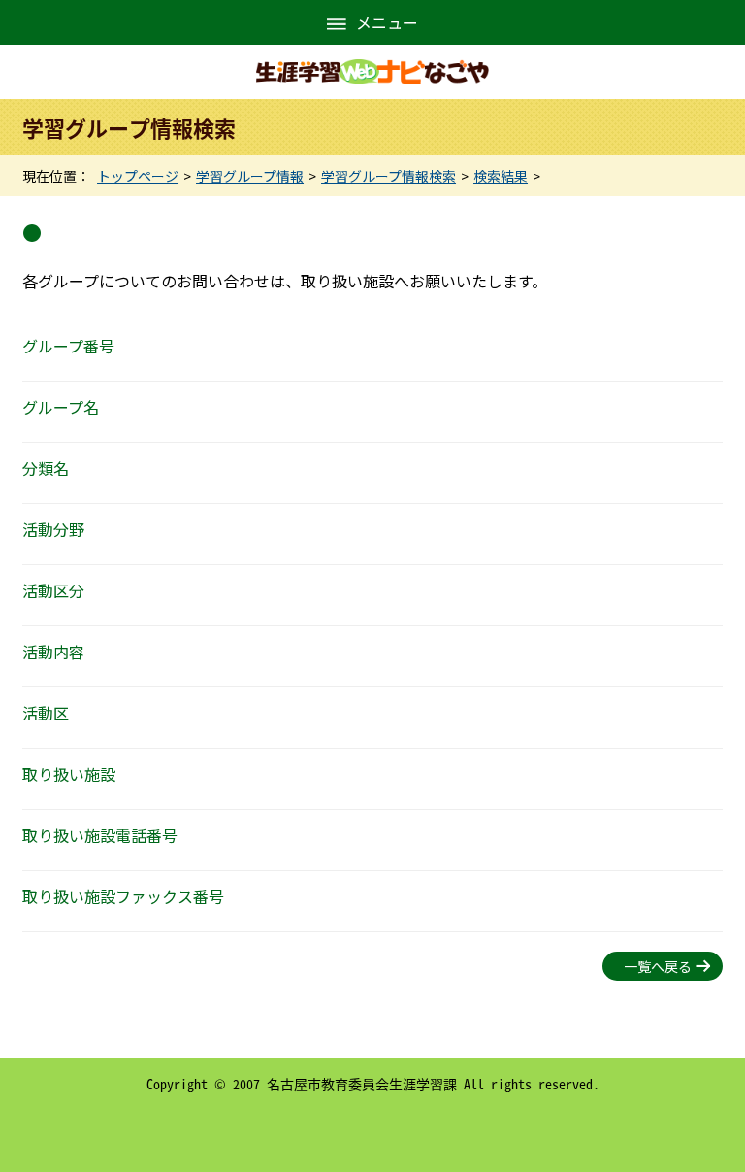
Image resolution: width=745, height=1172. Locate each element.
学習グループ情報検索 (388, 175)
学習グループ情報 (250, 175)
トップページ (137, 175)
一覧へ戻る (658, 966)
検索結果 (500, 175)
